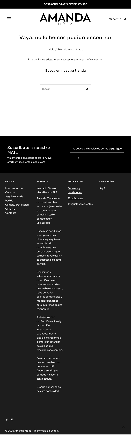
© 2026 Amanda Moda (18, 430)
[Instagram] (78, 159)
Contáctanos (75, 198)
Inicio (51, 49)
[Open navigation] (15, 19)
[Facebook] (72, 159)
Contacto (10, 212)
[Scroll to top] (124, 427)
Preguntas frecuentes (80, 204)
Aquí (102, 188)
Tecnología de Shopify (46, 430)
